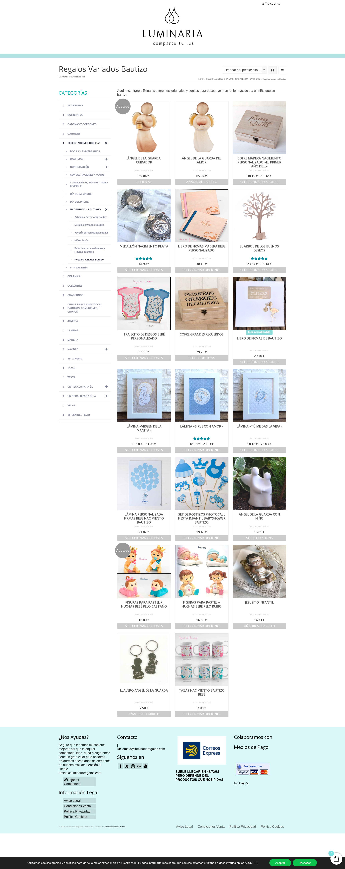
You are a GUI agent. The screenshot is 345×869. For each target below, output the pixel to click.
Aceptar (280, 862)
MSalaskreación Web (116, 826)
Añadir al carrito (201, 182)
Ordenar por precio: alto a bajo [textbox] (245, 70)
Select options (201, 358)
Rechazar (305, 862)
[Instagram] (133, 766)
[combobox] (245, 70)
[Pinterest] (145, 766)
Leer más (144, 182)
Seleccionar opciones (259, 182)
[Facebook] (120, 766)
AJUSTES (251, 862)
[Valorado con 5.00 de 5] (144, 258)
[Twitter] (127, 766)
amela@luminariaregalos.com (143, 749)
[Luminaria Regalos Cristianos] (172, 26)
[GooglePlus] (139, 766)
